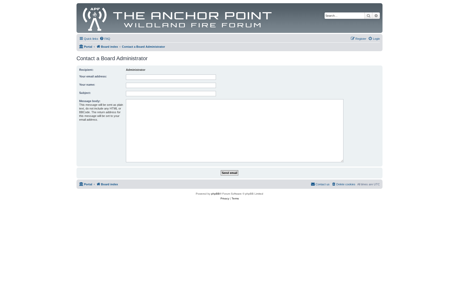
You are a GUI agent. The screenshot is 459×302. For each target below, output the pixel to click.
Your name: (87, 84)
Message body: (89, 101)
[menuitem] (105, 39)
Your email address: (93, 76)
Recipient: (86, 69)
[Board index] (177, 18)
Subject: (85, 92)
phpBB (215, 193)
